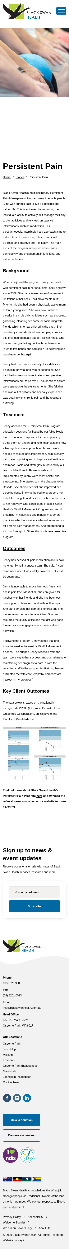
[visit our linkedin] (27, 1098)
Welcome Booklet (14, 1222)
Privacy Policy (12, 1216)
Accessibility (35, 1216)
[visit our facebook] (7, 1098)
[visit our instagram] (17, 1098)
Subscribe (34, 906)
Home (7, 177)
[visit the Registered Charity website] (27, 1156)
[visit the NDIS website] (10, 1156)
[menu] (61, 10)
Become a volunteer (21, 1135)
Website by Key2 (13, 1240)
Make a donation (22, 1120)
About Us (44, 1228)
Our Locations (12, 1036)
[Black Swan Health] (28, 11)
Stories (20, 177)
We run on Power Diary (17, 1228)
